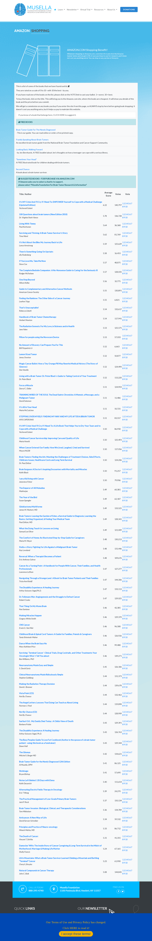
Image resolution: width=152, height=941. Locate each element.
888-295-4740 (36, 889)
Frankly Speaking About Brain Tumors (32, 139)
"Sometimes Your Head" (26, 159)
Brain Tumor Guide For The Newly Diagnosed (35, 129)
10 (126, 206)
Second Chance (22, 169)
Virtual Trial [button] (85, 9)
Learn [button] (60, 9)
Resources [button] (99, 9)
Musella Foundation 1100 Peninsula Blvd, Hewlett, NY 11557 (80, 889)
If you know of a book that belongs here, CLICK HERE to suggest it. (47, 115)
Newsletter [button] (72, 9)
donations (129, 9)
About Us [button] (111, 9)
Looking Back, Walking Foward (29, 149)
